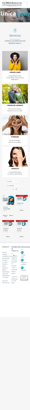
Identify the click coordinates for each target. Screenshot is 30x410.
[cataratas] (15, 94)
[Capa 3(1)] (15, 61)
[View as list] (16, 189)
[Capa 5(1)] (15, 125)
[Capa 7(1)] (15, 157)
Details (11, 215)
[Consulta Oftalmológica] (8, 200)
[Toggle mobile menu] (27, 2)
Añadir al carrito (6, 216)
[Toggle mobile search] (24, 2)
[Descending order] (22, 181)
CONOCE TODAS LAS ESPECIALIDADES (24, 278)
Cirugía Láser (20, 203)
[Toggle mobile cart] (27, 3)
